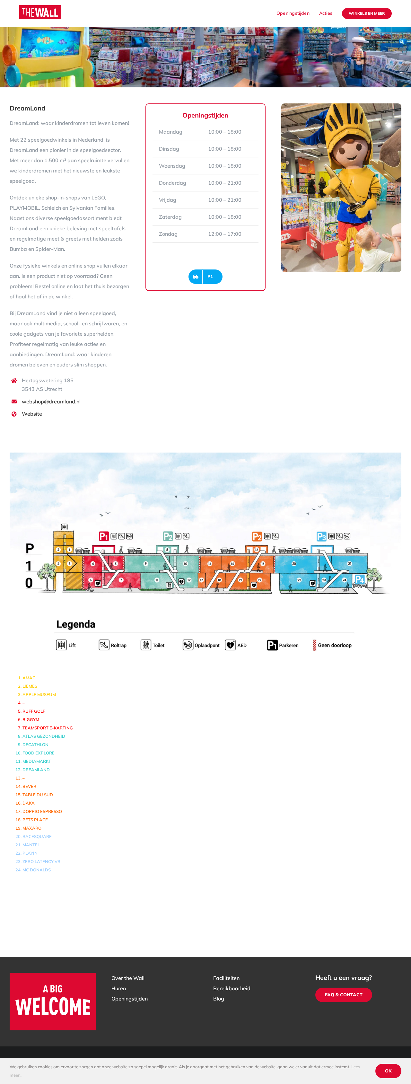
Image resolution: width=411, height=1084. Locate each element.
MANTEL (31, 844)
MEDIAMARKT (36, 761)
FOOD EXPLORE (38, 752)
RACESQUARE (37, 836)
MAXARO (31, 828)
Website (32, 413)
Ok (388, 1071)
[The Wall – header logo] (40, 7)
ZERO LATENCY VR (41, 861)
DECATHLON (35, 744)
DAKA (28, 803)
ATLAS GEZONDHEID (43, 736)
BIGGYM (30, 719)
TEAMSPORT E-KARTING (47, 727)
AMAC (28, 677)
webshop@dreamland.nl (51, 401)
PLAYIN (30, 853)
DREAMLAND (36, 769)
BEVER (29, 786)
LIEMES (29, 686)
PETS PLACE (35, 819)
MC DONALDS (36, 869)
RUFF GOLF (33, 711)
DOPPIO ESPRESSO (42, 811)
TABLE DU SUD (37, 794)
